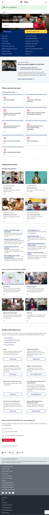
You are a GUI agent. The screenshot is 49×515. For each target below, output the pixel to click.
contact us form (7, 425)
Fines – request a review (30, 36)
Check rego (4, 38)
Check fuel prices (6, 51)
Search (46, 2)
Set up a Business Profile (10, 342)
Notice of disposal (6, 43)
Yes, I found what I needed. (11, 431)
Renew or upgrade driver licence (9, 48)
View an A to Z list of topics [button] (8, 92)
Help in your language (7, 478)
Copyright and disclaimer (7, 505)
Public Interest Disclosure (8, 482)
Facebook (3, 493)
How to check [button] (13, 411)
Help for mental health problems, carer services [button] (12, 231)
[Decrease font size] (44, 12)
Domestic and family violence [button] (11, 239)
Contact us (27, 53)
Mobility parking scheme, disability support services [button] (36, 244)
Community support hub (32, 31)
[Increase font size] (46, 12)
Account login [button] (12, 359)
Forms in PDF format (9, 344)
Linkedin (6, 493)
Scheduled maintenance (7, 485)
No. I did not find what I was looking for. (14, 435)
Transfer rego (5, 41)
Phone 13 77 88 (5, 469)
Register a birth (29, 51)
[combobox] (17, 25)
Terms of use (4, 502)
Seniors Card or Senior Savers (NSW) (34, 48)
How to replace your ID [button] (36, 374)
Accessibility (4, 497)
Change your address (7, 53)
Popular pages (7, 31)
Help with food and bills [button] (33, 236)
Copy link (21, 452)
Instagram (9, 493)
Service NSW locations (7, 471)
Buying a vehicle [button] (36, 411)
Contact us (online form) (7, 466)
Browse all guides (8, 337)
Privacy (3, 500)
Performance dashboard (7, 487)
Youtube (13, 493)
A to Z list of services (7, 476)
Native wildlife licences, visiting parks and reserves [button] (11, 256)
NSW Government (5, 512)
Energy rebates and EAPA (31, 38)
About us (4, 480)
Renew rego (5, 36)
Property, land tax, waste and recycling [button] (11, 247)
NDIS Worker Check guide (31, 43)
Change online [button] (36, 359)
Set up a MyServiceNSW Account (12, 340)
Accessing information (6, 507)
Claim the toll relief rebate (8, 46)
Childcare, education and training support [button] (36, 253)
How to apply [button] (13, 374)
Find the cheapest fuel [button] (33, 230)
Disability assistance (30, 46)
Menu (3, 2)
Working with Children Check (32, 41)
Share (12, 452)
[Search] (35, 25)
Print (5, 452)
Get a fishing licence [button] (36, 394)
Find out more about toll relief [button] (25, 79)
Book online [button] (13, 394)
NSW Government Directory (8, 489)
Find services (5, 473)
